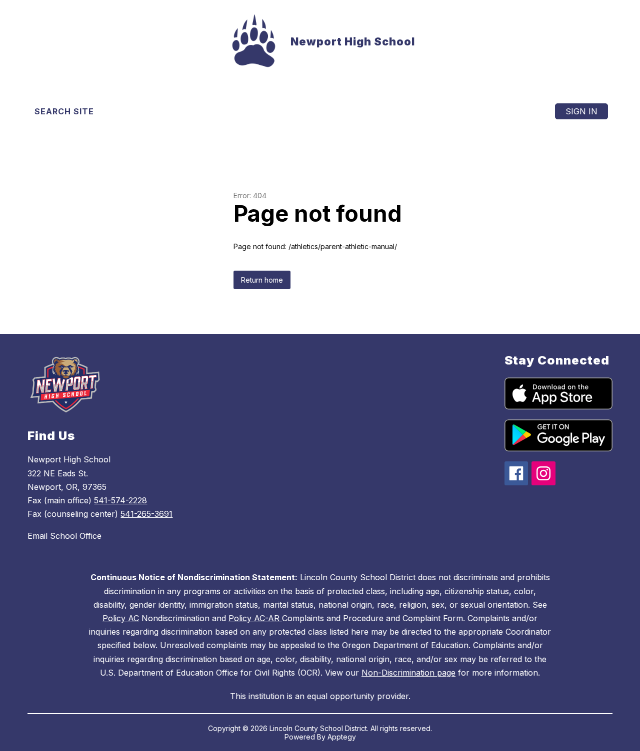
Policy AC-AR (255, 618)
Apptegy (342, 737)
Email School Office (65, 536)
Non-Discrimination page (409, 673)
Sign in (582, 111)
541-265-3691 (146, 514)
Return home (262, 280)
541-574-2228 (120, 500)
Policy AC (120, 618)
